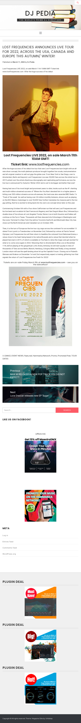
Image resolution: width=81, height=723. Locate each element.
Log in (5, 535)
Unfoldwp (49, 719)
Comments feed (10, 548)
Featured (28, 356)
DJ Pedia (40, 13)
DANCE (8, 356)
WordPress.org (9, 554)
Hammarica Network (41, 356)
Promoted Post (64, 356)
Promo (54, 356)
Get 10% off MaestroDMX (40, 439)
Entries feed (8, 542)
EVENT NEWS (17, 356)
